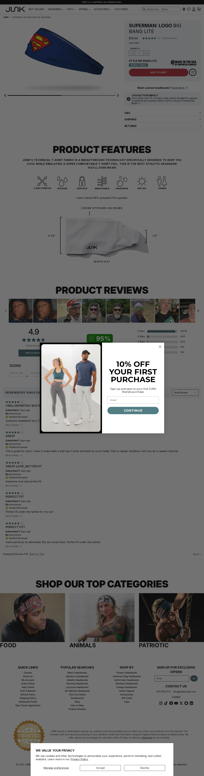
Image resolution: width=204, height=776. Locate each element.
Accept (100, 767)
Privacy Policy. (79, 759)
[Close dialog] (160, 347)
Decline (144, 767)
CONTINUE (133, 410)
